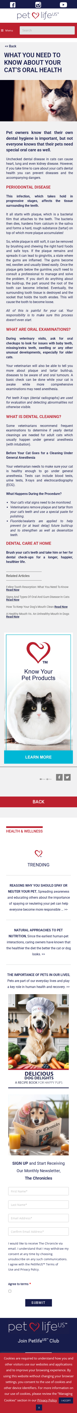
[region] (38, 698)
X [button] (39, 1407)
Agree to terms (19, 1284)
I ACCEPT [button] (66, 1400)
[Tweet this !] (67, 777)
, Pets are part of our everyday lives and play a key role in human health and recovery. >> (38, 981)
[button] (38, 698)
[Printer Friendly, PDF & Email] (45, 779)
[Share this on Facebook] (59, 777)
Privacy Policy (29, 1269)
